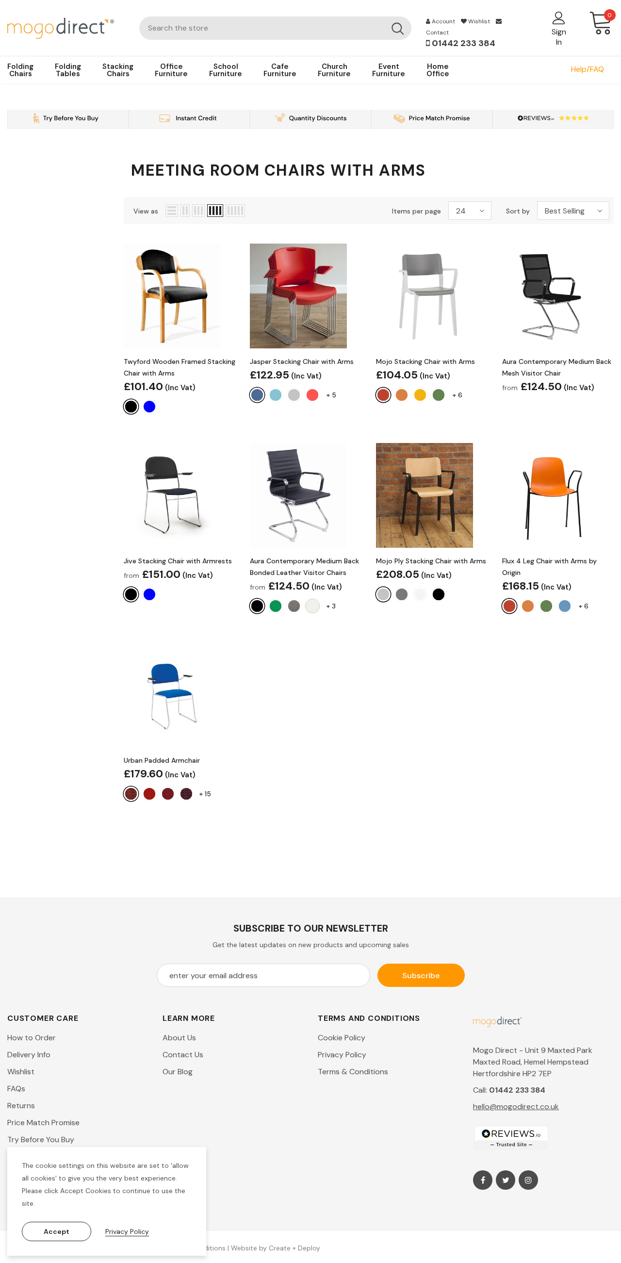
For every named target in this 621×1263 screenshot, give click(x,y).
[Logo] (66, 28)
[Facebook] (482, 1180)
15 (205, 793)
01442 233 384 (462, 43)
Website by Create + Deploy (275, 1248)
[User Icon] (559, 17)
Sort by (518, 211)
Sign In (559, 37)
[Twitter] (505, 1180)
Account (442, 21)
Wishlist (478, 21)
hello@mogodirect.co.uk (516, 1106)
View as (145, 211)
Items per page (416, 211)
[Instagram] (528, 1180)
